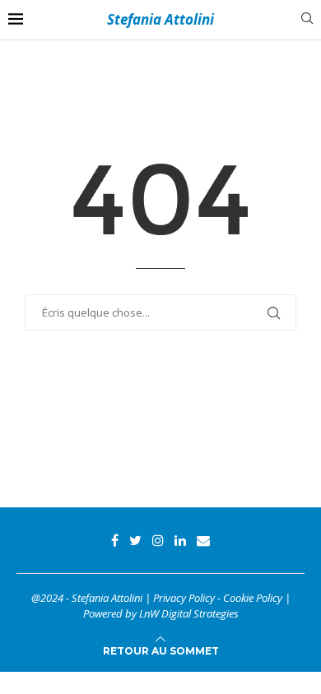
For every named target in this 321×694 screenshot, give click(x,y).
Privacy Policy (184, 597)
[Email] (203, 540)
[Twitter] (135, 540)
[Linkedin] (180, 540)
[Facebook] (115, 540)
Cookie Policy (252, 597)
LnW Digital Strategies (189, 613)
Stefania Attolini (160, 19)
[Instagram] (158, 540)
